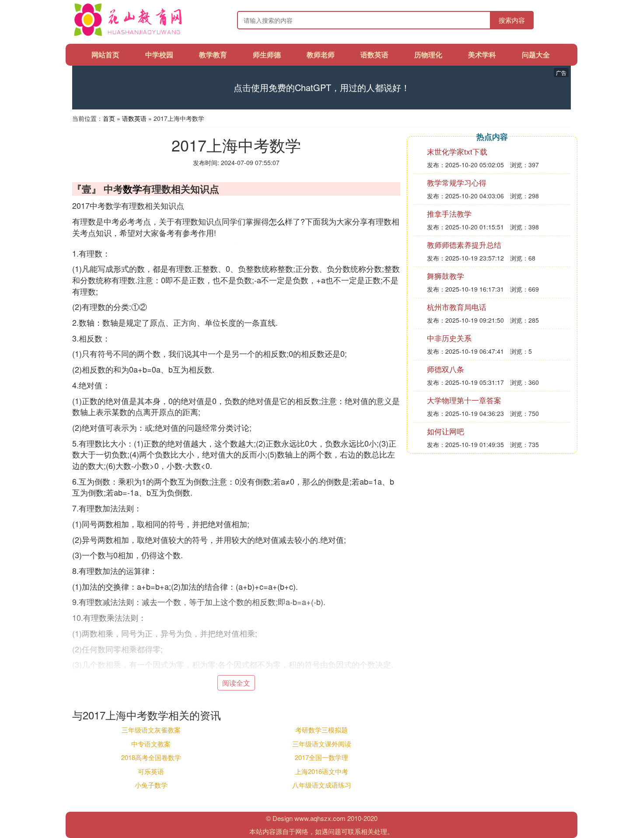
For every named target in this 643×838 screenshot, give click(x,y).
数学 (132, 189)
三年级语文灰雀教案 (151, 729)
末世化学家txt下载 (457, 151)
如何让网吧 (445, 431)
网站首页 (105, 54)
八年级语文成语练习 (321, 784)
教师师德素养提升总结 (464, 244)
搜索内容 (512, 20)
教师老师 (321, 54)
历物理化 (428, 54)
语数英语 (374, 54)
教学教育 (213, 54)
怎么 (277, 221)
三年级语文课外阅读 (321, 743)
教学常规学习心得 (456, 182)
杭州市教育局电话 (456, 306)
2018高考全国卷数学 (151, 757)
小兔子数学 (151, 784)
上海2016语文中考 (321, 771)
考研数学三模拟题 (321, 729)
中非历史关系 (449, 337)
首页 (109, 118)
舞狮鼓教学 (445, 275)
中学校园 (159, 54)
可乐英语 (151, 771)
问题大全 (536, 54)
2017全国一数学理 (321, 757)
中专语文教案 (151, 743)
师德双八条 (445, 368)
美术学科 (482, 54)
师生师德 (267, 54)
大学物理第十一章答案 (464, 399)
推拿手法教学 (449, 213)
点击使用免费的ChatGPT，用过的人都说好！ (322, 87)
